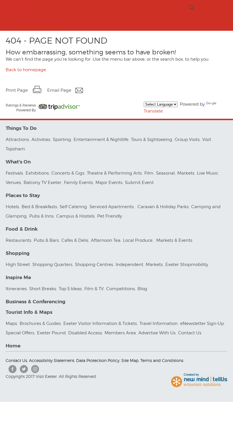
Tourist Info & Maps (29, 312)
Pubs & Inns (41, 216)
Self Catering (73, 206)
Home (13, 345)
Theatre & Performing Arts (114, 173)
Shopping (18, 253)
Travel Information (159, 323)
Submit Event (139, 182)
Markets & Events (174, 240)
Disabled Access (85, 332)
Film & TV (94, 288)
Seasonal (165, 173)
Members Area (120, 332)
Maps (11, 323)
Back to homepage (26, 69)
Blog (142, 288)
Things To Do (21, 128)
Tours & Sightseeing (151, 139)
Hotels (12, 206)
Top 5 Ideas (70, 288)
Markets (185, 173)
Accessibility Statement (51, 360)
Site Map (129, 360)
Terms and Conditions (161, 360)
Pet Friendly (109, 216)
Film (148, 173)
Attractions (17, 139)
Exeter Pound (51, 332)
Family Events (78, 182)
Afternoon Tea (105, 240)
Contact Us (190, 332)
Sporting (62, 139)
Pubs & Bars (46, 240)
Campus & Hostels (75, 216)
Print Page (17, 90)
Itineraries (16, 288)
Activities (41, 139)
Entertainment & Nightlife (101, 139)
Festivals (14, 173)
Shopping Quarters (52, 264)
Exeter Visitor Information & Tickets (100, 323)
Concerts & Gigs (67, 173)
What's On (18, 161)
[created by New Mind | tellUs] (199, 385)
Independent (129, 264)
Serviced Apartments (112, 206)
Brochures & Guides (40, 323)
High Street (18, 264)
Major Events (108, 182)
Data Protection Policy (97, 360)
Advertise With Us (157, 332)
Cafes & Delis (74, 240)
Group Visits (187, 139)
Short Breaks (42, 288)
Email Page (59, 90)
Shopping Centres (94, 264)
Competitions (120, 288)
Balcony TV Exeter (42, 182)
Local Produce (138, 240)
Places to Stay (23, 195)
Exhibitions (37, 173)
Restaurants (18, 240)
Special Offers (20, 332)
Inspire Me (18, 277)
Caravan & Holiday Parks (163, 206)
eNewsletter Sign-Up (202, 323)
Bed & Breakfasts (39, 206)
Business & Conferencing (35, 301)
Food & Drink (22, 229)
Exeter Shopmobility (186, 264)
